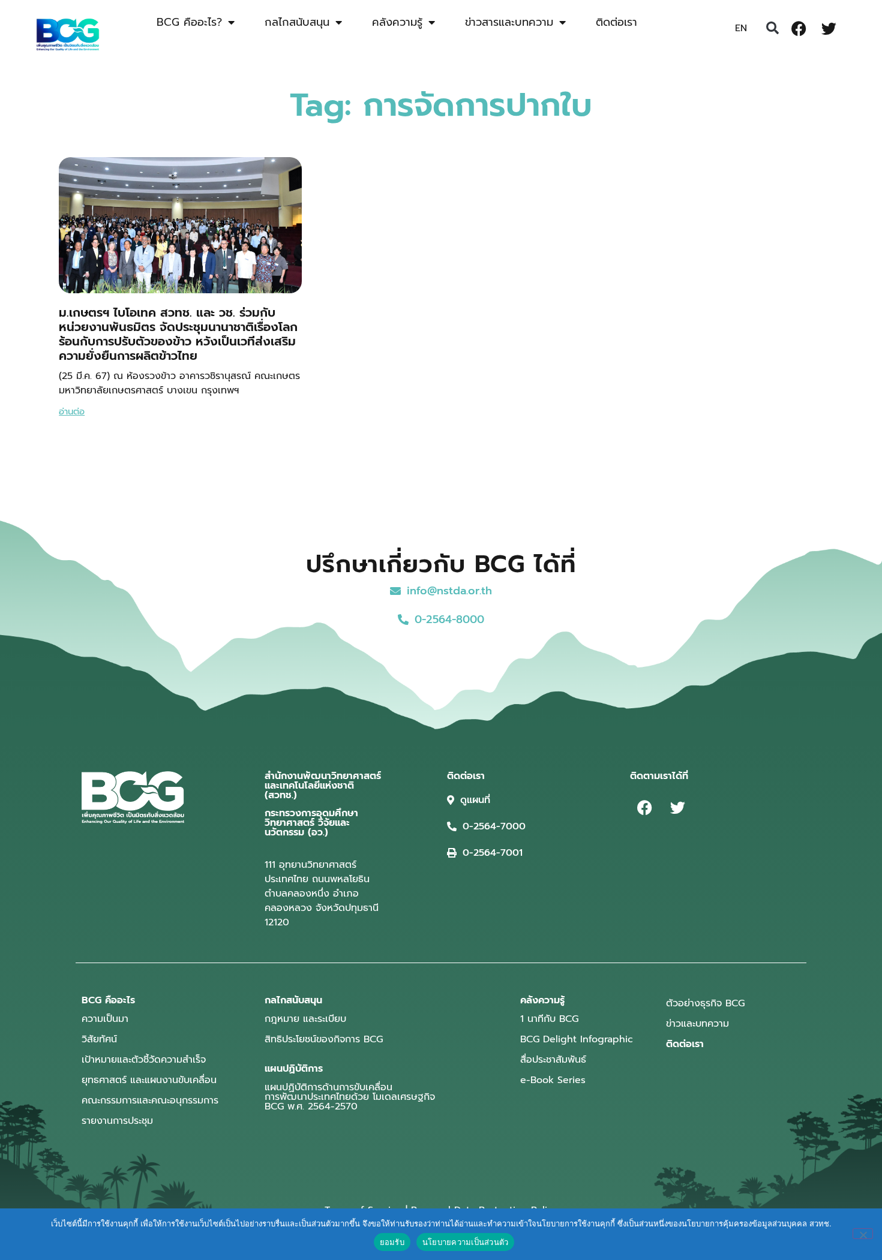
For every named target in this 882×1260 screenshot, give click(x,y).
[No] (863, 1233)
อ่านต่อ (72, 411)
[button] (772, 28)
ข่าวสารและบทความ (509, 22)
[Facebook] (799, 28)
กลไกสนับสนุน (297, 22)
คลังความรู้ (397, 22)
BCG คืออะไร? (189, 22)
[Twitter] (829, 28)
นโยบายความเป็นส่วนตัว (465, 1242)
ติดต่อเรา (616, 22)
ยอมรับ (392, 1242)
